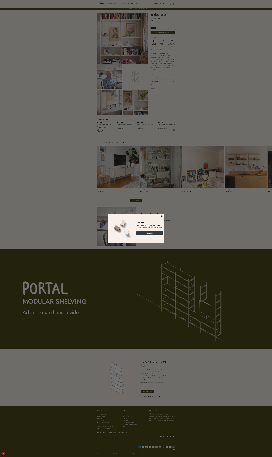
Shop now (150, 233)
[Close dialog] (162, 216)
